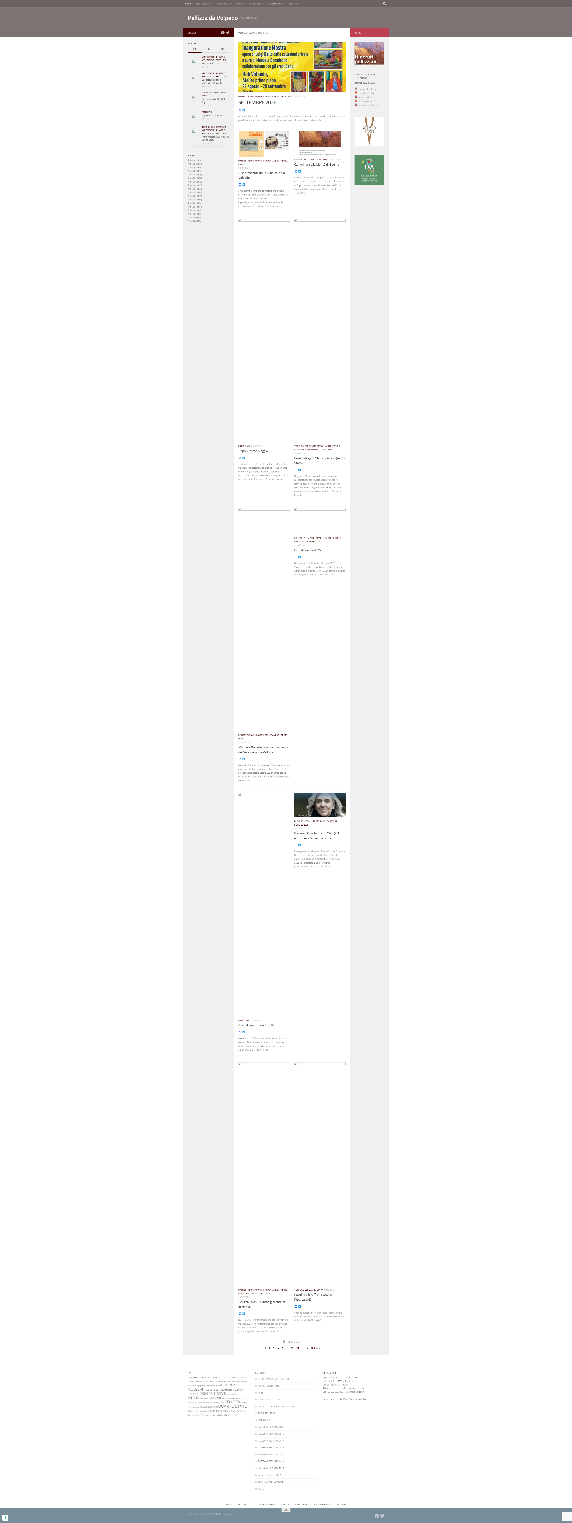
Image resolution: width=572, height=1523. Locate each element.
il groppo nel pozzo (203, 1386)
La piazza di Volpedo (214, 1390)
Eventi (239, 3)
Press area (292, 3)
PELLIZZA (232, 1402)
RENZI (190, 1411)
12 (292, 1348)
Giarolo (194, 1386)
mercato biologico (232, 1394)
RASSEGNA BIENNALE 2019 (271, 1447)
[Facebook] (223, 32)
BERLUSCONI (208, 1377)
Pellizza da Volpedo (213, 18)
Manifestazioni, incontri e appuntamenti (258, 96)
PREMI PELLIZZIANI (302, 821)
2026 (195, 160)
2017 (195, 192)
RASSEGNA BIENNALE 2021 (271, 1454)
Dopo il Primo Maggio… (254, 451)
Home (188, 3)
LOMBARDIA (192, 1394)
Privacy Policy (329, 1399)
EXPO (220, 1381)
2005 (195, 217)
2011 (195, 210)
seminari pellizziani (203, 1411)
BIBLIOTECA (218, 1378)
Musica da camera (213, 1403)
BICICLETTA (227, 1378)
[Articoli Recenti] (195, 49)
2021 (195, 178)
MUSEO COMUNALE (229, 1398)
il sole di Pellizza (215, 1386)
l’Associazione (274, 3)
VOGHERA (219, 1415)
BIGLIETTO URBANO (239, 1378)
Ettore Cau (213, 1382)
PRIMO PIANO (287, 96)
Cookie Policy (343, 1399)
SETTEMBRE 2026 (257, 102)
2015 (195, 199)
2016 (195, 196)
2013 (195, 206)
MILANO (193, 1398)
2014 (195, 203)
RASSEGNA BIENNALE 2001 (271, 1427)
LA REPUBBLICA (228, 1390)
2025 (195, 164)
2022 (195, 174)
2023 (195, 171)
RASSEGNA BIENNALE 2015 (271, 1434)
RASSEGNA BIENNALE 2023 (271, 1461)
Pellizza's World (365, 97)
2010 (195, 214)
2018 (195, 189)
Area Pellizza (201, 3)
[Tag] (222, 49)
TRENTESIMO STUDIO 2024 (271, 1482)
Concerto (191, 1382)
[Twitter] (227, 32)
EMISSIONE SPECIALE (202, 1382)
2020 (195, 181)
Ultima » (315, 1348)
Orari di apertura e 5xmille (256, 1025)
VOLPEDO (229, 1414)
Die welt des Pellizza (367, 93)
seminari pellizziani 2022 (225, 1410)
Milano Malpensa (205, 1398)
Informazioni (255, 3)
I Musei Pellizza (222, 3)
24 (298, 1348)
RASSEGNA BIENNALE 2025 (258, 1293)
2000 (195, 221)
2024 (195, 167)
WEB (236, 1415)
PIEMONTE (214, 1407)
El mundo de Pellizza (367, 101)
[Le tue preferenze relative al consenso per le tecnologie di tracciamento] (5, 1518)
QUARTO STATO (232, 1406)
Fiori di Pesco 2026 (307, 550)
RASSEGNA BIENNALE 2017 (271, 1440)
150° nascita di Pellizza (268, 1386)
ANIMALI (191, 1378)
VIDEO (261, 1488)
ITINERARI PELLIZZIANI (304, 159)
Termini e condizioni (359, 1399)
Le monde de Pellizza (368, 105)
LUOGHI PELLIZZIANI (211, 1394)
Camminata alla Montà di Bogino (316, 165)
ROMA (194, 1411)
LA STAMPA (239, 1390)
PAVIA (222, 1403)
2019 (195, 185)
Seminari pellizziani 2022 (269, 1475)
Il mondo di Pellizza (367, 89)
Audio (260, 1392)
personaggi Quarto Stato (201, 1407)
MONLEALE (216, 1398)
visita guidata (211, 1415)
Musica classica (202, 1403)
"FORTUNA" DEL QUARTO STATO (308, 446)
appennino (198, 1378)
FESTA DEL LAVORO (230, 1382)
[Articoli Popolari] (208, 49)
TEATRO (204, 1415)
